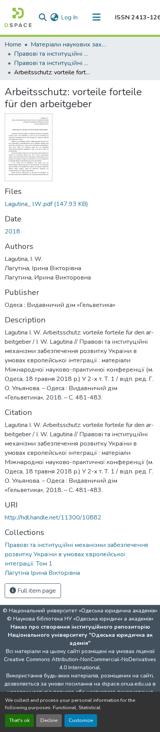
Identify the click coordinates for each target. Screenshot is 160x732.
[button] (18, 17)
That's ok (19, 720)
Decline (48, 720)
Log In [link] (69, 17)
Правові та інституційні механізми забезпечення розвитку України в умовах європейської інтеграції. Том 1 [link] (53, 63)
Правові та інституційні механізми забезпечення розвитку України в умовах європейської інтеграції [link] (53, 54)
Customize (81, 720)
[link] (80, 204)
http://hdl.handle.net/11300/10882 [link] (53, 517)
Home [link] (13, 44)
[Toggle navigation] (96, 17)
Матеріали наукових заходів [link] (69, 44)
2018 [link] (12, 231)
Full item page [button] (36, 590)
